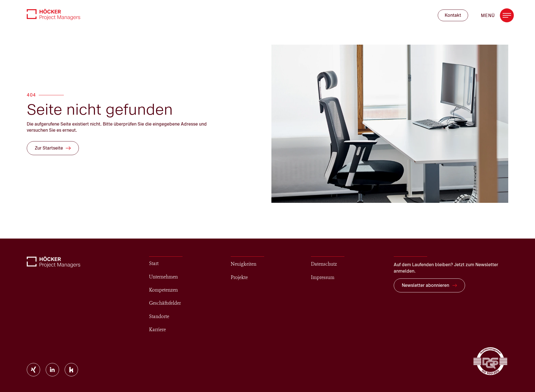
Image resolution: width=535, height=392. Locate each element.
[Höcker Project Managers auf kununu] (71, 369)
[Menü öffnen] (507, 15)
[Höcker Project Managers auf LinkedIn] (52, 369)
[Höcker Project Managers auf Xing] (33, 369)
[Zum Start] (53, 14)
